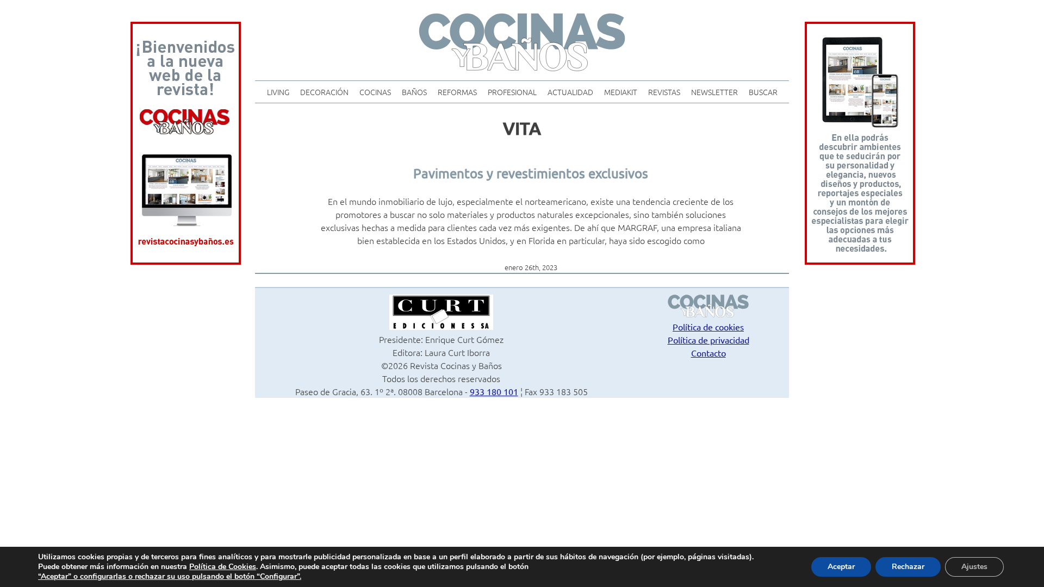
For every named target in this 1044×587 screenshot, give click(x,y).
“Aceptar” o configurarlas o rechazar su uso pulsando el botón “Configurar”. (169, 577)
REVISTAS (664, 91)
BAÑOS (414, 91)
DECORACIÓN (324, 91)
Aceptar (841, 566)
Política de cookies (708, 326)
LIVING (278, 91)
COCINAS (375, 91)
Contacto (708, 352)
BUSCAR (763, 91)
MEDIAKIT (620, 91)
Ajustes (974, 566)
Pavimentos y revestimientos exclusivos (530, 173)
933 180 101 (494, 391)
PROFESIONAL (512, 91)
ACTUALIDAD (570, 91)
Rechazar (908, 566)
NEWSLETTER (714, 91)
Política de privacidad (708, 339)
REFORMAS (457, 91)
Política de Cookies (222, 566)
